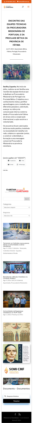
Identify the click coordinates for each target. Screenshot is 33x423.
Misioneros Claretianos (11, 418)
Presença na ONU (17, 314)
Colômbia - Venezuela (19, 248)
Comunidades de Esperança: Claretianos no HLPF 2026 (13, 311)
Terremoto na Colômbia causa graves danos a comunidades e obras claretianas (16, 244)
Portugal (14, 51)
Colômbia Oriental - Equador (12, 251)
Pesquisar (16, 401)
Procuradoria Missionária (19, 283)
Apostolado (18, 49)
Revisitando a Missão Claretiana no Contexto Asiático (15, 277)
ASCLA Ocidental (17, 280)
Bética (25, 49)
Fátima (9, 51)
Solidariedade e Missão (10, 253)
